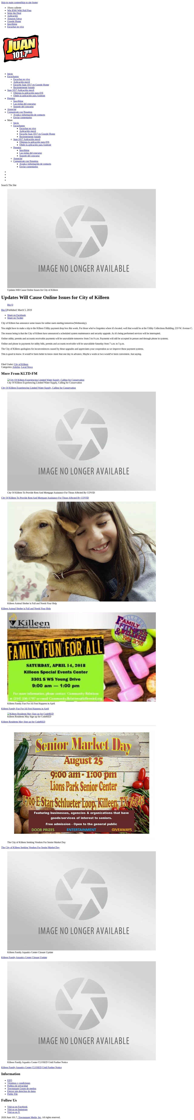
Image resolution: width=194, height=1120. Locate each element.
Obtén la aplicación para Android (29, 95)
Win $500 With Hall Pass (19, 10)
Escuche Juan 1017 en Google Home (31, 84)
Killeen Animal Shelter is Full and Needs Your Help (26, 608)
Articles (16, 367)
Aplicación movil (21, 82)
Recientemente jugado (24, 87)
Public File (12, 1094)
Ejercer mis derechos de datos (21, 1091)
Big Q (4, 310)
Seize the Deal (14, 13)
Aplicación (12, 16)
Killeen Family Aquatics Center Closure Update (24, 957)
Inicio (10, 74)
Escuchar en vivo (15, 26)
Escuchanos (13, 76)
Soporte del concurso (23, 106)
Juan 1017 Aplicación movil (20, 90)
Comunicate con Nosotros (19, 112)
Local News (27, 367)
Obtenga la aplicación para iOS (28, 93)
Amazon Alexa (14, 18)
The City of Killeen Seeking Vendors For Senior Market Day (30, 847)
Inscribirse (12, 24)
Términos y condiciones (18, 1083)
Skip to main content (11, 2)
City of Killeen (21, 364)
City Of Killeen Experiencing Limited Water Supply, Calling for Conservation (38, 388)
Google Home (14, 21)
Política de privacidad (17, 1086)
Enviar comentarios (22, 117)
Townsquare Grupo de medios (21, 1088)
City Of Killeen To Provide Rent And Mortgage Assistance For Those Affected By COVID (45, 498)
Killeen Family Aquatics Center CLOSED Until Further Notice (31, 1067)
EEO (9, 1080)
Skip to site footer (29, 2)
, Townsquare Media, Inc (29, 1117)
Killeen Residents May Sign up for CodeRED (23, 721)
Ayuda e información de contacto (29, 114)
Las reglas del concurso (24, 104)
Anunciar (11, 109)
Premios (11, 98)
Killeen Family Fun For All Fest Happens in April (25, 708)
